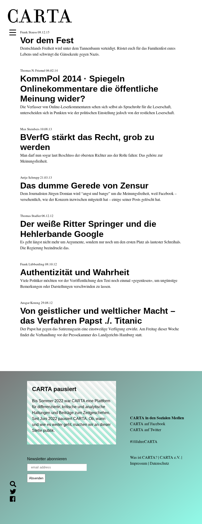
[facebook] (14, 499)
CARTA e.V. (170, 457)
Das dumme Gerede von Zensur (84, 185)
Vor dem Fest (47, 40)
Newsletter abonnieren (47, 459)
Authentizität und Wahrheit (74, 272)
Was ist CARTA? (143, 457)
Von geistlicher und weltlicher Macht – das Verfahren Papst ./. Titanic (97, 315)
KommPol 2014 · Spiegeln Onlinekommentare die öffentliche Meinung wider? (89, 88)
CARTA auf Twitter (145, 429)
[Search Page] (15, 484)
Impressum (138, 463)
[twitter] (15, 492)
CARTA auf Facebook (147, 423)
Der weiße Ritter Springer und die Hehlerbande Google (88, 228)
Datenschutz (159, 463)
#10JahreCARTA (143, 441)
